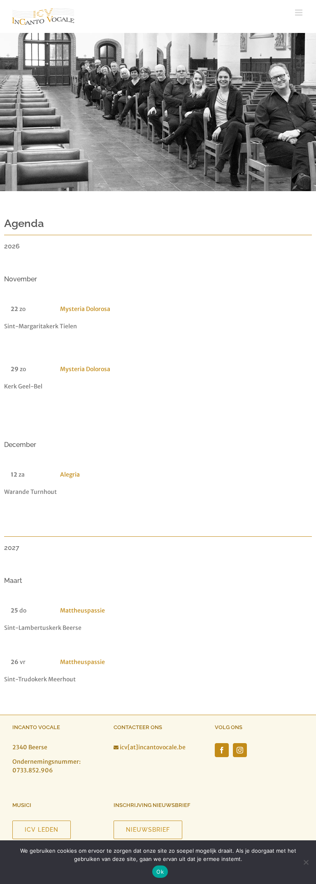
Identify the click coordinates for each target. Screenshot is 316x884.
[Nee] (306, 862)
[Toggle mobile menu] (299, 12)
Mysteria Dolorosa (85, 309)
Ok (160, 871)
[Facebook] (222, 750)
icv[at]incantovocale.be (153, 747)
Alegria (70, 474)
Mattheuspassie (82, 610)
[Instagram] (240, 750)
